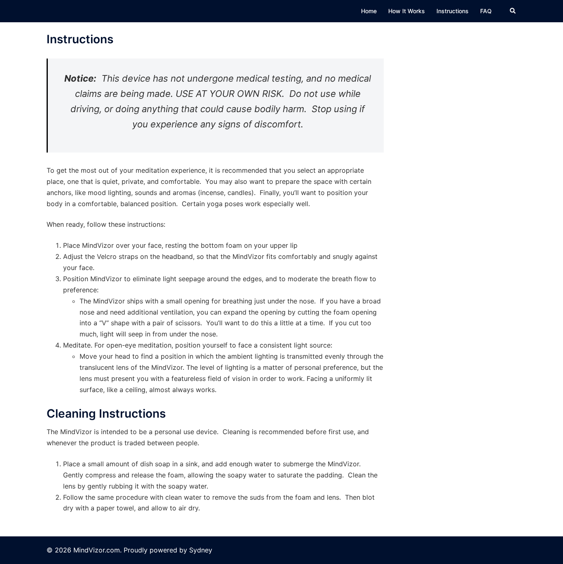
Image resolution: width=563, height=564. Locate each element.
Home (369, 10)
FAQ (486, 10)
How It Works (406, 10)
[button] (513, 11)
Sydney (200, 550)
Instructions (452, 10)
